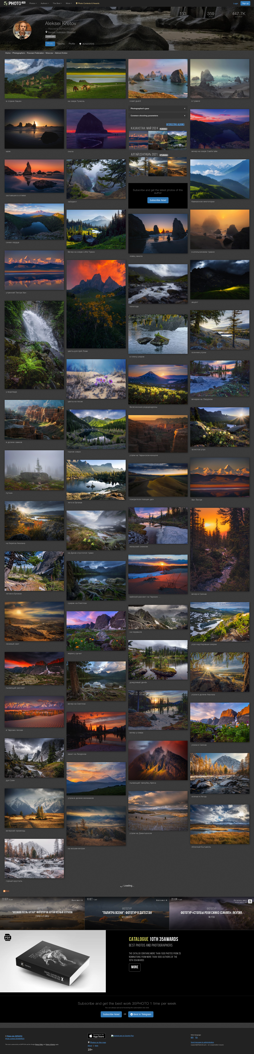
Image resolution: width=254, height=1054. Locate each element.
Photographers (18, 53)
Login (235, 3)
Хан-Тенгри (197, 500)
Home (8, 53)
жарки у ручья (75, 653)
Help (96, 1046)
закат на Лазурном (77, 754)
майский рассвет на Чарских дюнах (145, 597)
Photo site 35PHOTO (14, 1036)
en (192, 1037)
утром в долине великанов (81, 798)
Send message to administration (202, 1042)
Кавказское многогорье (203, 202)
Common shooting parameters (144, 116)
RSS (7, 891)
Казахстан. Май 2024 (144, 128)
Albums (61, 44)
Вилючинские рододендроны (143, 407)
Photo (50, 44)
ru (196, 1037)
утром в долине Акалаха (203, 695)
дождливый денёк (138, 682)
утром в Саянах (199, 745)
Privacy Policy (39, 1044)
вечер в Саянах (199, 594)
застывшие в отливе (16, 196)
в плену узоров (137, 357)
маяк (8, 151)
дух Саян (10, 780)
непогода (134, 306)
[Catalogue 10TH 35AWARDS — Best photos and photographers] (53, 961)
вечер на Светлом (76, 704)
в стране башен (14, 101)
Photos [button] (32, 3)
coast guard (135, 101)
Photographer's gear (140, 108)
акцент (195, 302)
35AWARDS (87, 44)
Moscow (71, 32)
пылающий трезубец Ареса (143, 783)
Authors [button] (44, 3)
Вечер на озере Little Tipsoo (81, 252)
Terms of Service (50, 1044)
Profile (72, 44)
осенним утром (199, 352)
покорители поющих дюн (142, 499)
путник (9, 493)
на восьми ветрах (76, 849)
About (90, 1046)
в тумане (196, 101)
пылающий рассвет (15, 688)
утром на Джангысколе (141, 833)
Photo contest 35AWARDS (14, 1039)
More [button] (68, 3)
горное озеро (74, 452)
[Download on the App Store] (99, 1036)
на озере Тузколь (76, 101)
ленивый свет (12, 644)
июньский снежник (139, 547)
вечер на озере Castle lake (205, 151)
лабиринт (72, 202)
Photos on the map (98, 1042)
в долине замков (14, 442)
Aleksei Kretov (61, 53)
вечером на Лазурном (202, 399)
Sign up (245, 3)
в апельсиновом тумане (203, 252)
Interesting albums (175, 124)
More (134, 967)
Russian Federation (57, 32)
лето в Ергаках (75, 503)
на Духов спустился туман (81, 553)
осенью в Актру (199, 797)
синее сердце (12, 242)
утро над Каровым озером (204, 644)
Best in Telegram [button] (142, 1014)
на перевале (136, 632)
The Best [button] (57, 3)
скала (71, 151)
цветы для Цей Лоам (78, 351)
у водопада (11, 392)
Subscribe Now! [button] (158, 200)
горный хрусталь (14, 881)
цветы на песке (75, 402)
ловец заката (136, 256)
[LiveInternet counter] (11, 1041)
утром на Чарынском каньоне (144, 455)
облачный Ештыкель (201, 847)
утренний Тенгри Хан (16, 293)
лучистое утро (198, 450)
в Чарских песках (14, 730)
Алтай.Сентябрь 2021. (144, 154)
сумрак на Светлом (77, 603)
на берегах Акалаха (15, 543)
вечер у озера (136, 733)
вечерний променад (15, 831)
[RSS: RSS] (4, 891)
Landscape (50, 36)
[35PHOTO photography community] (14, 3)
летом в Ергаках (14, 594)
